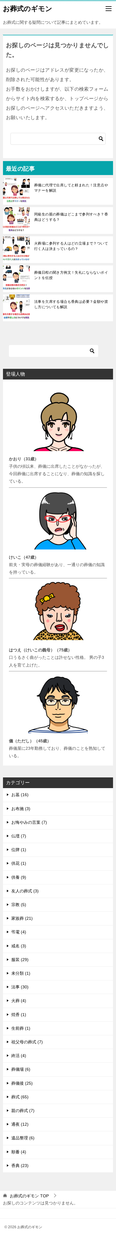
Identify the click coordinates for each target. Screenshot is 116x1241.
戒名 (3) (18, 946)
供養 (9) (18, 877)
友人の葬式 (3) (25, 891)
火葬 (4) (18, 1000)
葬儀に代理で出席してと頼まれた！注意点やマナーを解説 (71, 188)
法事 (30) (20, 987)
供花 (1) (18, 863)
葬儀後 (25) (22, 1083)
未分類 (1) (20, 973)
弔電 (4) (18, 932)
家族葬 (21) (22, 918)
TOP (29, 1195)
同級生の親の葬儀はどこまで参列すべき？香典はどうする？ (71, 217)
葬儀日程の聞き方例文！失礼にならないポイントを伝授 (71, 275)
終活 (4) (18, 1055)
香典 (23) (20, 1165)
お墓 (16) (20, 794)
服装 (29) (20, 959)
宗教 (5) (18, 904)
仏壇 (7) (18, 836)
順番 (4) (18, 1151)
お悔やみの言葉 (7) (29, 822)
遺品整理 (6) (23, 1138)
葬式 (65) (20, 1096)
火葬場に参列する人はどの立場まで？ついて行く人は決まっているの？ (71, 246)
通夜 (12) (20, 1124)
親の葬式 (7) (23, 1110)
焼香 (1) (18, 1014)
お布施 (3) (20, 808)
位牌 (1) (18, 849)
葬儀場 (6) (20, 1069)
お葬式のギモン (27, 8)
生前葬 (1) (20, 1028)
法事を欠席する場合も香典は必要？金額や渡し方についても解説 (71, 304)
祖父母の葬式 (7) (27, 1042)
